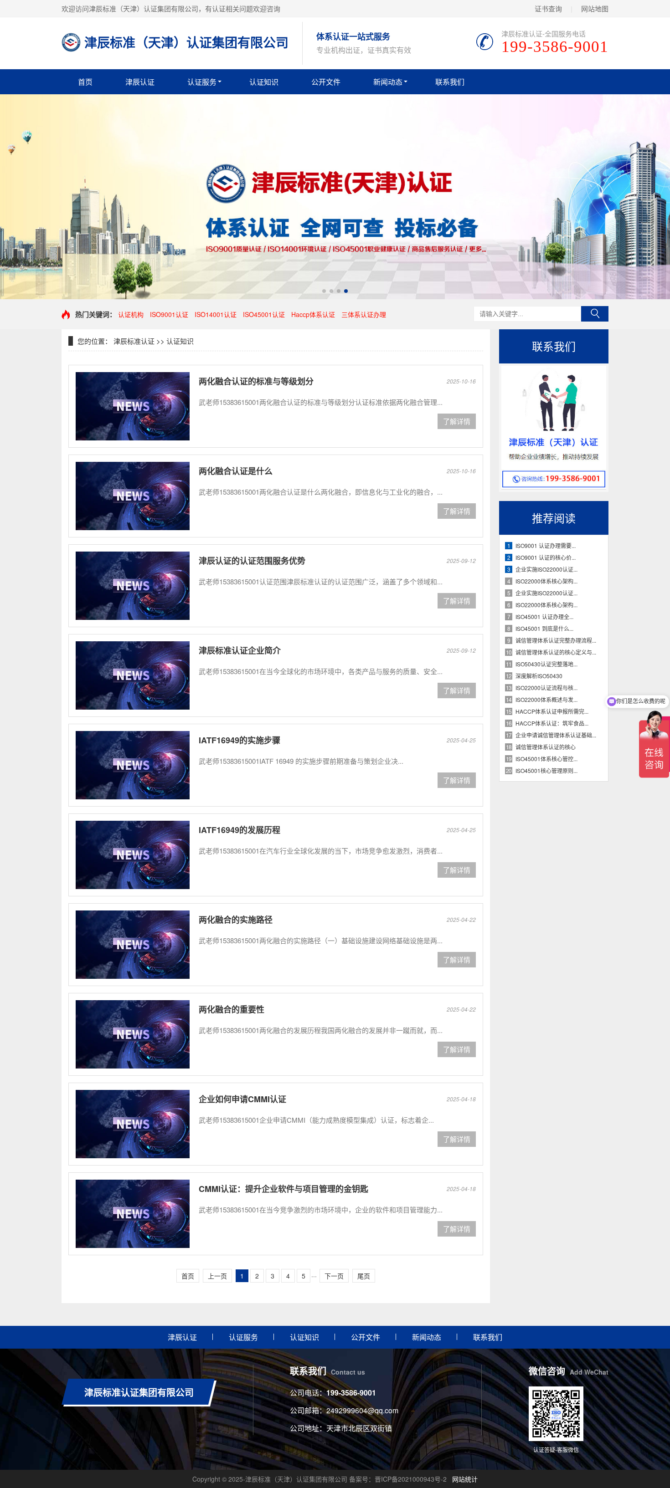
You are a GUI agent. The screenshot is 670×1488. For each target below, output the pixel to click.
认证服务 (201, 82)
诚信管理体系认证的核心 (545, 747)
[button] (324, 291)
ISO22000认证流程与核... (546, 687)
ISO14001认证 (216, 314)
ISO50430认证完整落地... (546, 664)
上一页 (217, 1275)
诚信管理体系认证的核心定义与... (555, 652)
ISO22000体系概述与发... (546, 699)
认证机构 (131, 314)
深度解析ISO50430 (538, 676)
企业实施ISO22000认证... (546, 569)
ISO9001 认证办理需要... (545, 545)
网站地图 (594, 8)
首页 (85, 82)
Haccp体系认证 (313, 314)
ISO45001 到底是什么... (544, 628)
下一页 (334, 1275)
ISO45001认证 (264, 314)
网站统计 (465, 1478)
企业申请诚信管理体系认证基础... (555, 735)
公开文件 (325, 82)
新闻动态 (387, 82)
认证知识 (263, 82)
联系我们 (449, 82)
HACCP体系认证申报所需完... (551, 711)
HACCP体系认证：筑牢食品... (551, 723)
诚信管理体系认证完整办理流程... (555, 640)
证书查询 (548, 8)
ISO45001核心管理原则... (546, 770)
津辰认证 (140, 82)
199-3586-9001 (351, 1392)
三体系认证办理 (363, 314)
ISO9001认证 (169, 314)
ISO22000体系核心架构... (546, 581)
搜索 (594, 314)
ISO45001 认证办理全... (544, 616)
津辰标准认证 (134, 341)
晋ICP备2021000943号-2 (411, 1478)
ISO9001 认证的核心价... (545, 557)
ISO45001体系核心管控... (546, 758)
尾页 (363, 1275)
